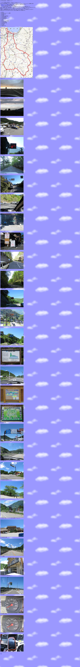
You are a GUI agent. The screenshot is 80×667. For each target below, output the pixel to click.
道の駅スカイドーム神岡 (4, 4)
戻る (1, 653)
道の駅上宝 (2, 5)
